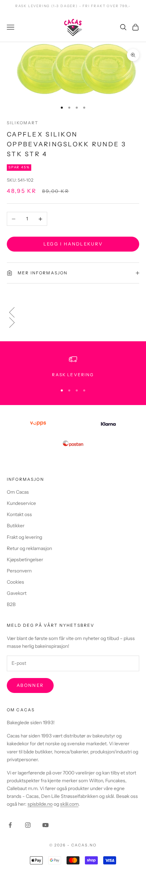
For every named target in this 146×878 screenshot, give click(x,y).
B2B (11, 604)
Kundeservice (21, 503)
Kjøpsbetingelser (25, 559)
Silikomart (23, 122)
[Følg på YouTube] (45, 825)
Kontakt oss (19, 514)
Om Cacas (18, 492)
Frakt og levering (24, 537)
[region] (73, 366)
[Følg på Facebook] (10, 825)
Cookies (15, 582)
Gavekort (16, 593)
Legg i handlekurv (73, 243)
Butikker (15, 526)
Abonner (30, 685)
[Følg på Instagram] (27, 825)
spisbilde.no (40, 804)
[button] (73, 312)
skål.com (69, 804)
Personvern (19, 571)
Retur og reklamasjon (29, 548)
